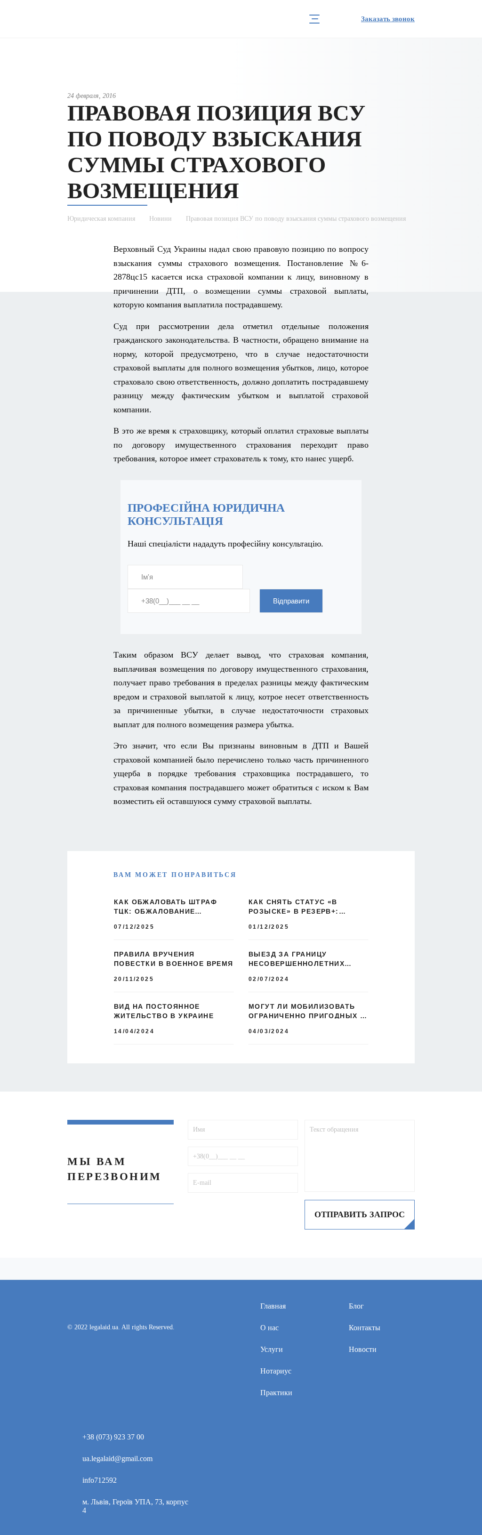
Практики (276, 1393)
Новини (160, 218)
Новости (363, 1349)
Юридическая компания (101, 218)
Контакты (364, 1328)
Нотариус (275, 1371)
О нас (269, 1328)
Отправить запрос (359, 1214)
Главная (273, 1306)
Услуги (271, 1349)
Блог (356, 1306)
